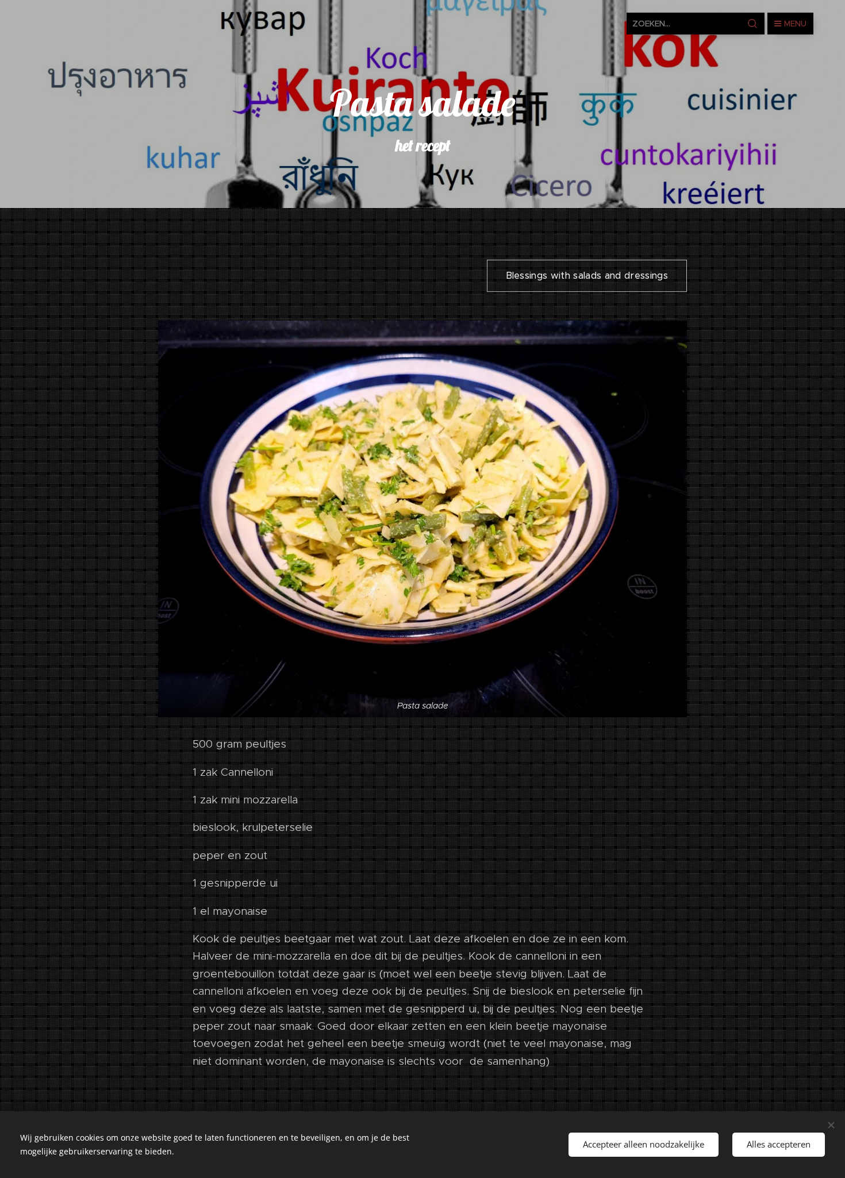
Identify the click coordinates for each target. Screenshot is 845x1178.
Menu (795, 23)
